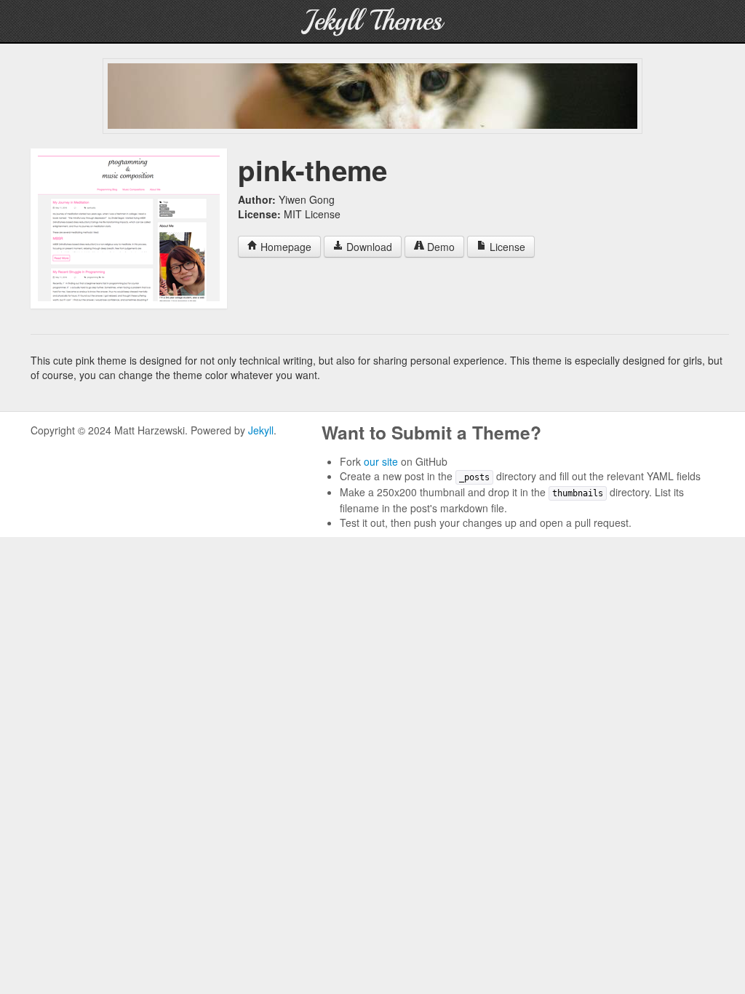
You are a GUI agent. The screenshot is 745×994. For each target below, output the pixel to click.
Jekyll (261, 430)
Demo (439, 246)
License (506, 246)
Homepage (284, 246)
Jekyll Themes (372, 21)
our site (381, 461)
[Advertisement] (372, 96)
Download (367, 246)
